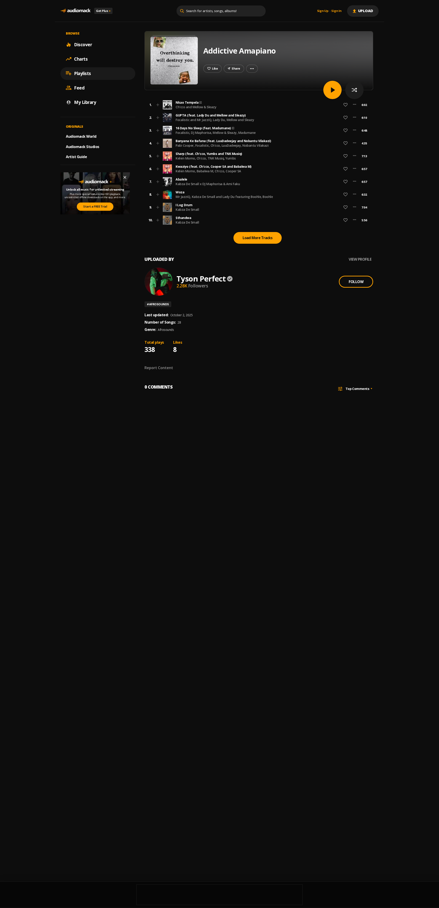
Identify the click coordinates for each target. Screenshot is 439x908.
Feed (79, 88)
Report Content (159, 367)
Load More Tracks (258, 237)
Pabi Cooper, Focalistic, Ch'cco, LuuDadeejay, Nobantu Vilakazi (222, 145)
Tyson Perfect (201, 278)
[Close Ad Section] (125, 177)
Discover (83, 44)
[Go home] (75, 11)
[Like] (345, 105)
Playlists (82, 73)
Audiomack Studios (82, 146)
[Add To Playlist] (157, 104)
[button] (257, 104)
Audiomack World (81, 136)
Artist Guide (76, 156)
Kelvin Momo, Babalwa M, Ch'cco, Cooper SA (208, 171)
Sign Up (323, 11)
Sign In (336, 11)
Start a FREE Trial (95, 206)
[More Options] (354, 105)
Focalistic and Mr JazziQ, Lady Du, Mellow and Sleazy (215, 120)
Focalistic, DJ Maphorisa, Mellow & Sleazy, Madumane (216, 132)
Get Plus (103, 11)
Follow (356, 281)
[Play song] (332, 90)
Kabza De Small (187, 209)
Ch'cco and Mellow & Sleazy (196, 107)
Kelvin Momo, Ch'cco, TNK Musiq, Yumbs (206, 158)
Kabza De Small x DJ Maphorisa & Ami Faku (208, 184)
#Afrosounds (158, 304)
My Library (85, 102)
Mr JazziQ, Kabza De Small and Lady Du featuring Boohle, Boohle (224, 197)
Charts (81, 59)
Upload (365, 10)
